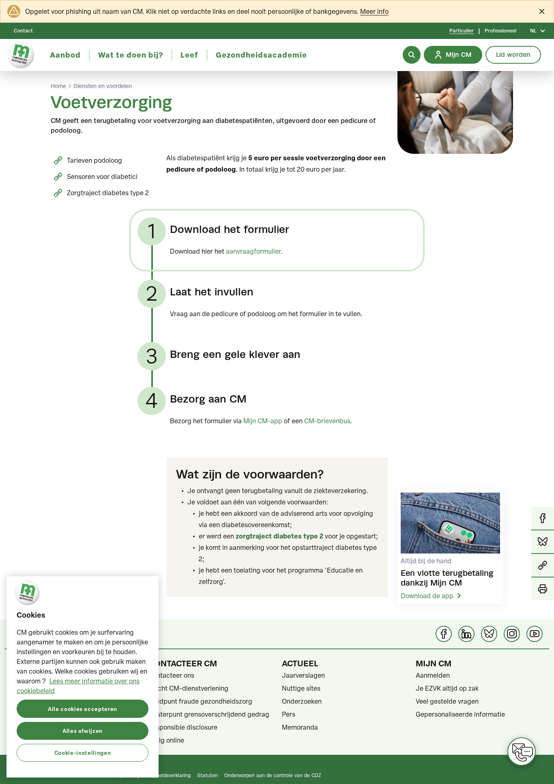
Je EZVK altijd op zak (447, 688)
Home (58, 86)
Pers (288, 714)
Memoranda (300, 727)
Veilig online (166, 740)
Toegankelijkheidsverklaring (160, 775)
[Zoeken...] (412, 55)
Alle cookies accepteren (82, 708)
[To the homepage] (20, 55)
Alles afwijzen (82, 730)
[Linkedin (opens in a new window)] (466, 634)
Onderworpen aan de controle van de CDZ (272, 775)
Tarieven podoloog (94, 160)
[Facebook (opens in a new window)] (444, 634)
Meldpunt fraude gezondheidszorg (200, 701)
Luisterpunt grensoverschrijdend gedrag (208, 714)
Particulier (461, 30)
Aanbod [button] (65, 55)
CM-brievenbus (327, 420)
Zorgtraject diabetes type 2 (108, 192)
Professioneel (500, 30)
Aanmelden (433, 675)
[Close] (542, 11)
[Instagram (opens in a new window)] (512, 634)
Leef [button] (189, 55)
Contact (23, 30)
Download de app (427, 595)
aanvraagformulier (253, 251)
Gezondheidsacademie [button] (261, 55)
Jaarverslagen (303, 675)
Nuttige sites (301, 688)
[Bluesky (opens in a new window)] (489, 634)
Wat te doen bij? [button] (130, 55)
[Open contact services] (521, 751)
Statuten (207, 775)
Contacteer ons (171, 675)
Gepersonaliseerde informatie (460, 714)
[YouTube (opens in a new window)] (534, 634)
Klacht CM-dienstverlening (188, 688)
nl (533, 31)
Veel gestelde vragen (447, 701)
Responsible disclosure (182, 727)
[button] (542, 565)
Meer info (374, 11)
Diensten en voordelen (102, 86)
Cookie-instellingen (82, 752)
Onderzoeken (302, 701)
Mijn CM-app (262, 420)
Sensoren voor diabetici (102, 176)
